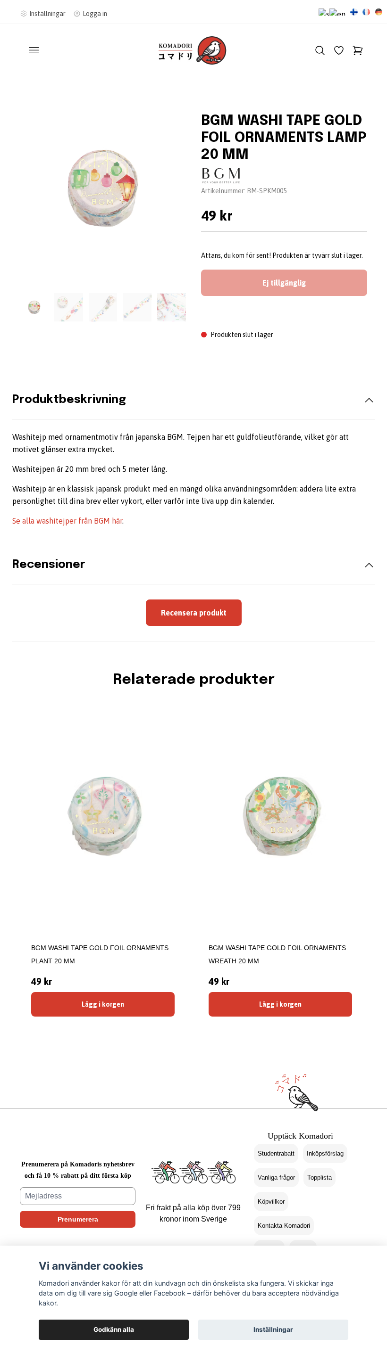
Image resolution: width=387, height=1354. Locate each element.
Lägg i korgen (103, 1004)
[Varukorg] (357, 50)
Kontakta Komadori (284, 1225)
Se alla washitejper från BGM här (67, 521)
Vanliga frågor (276, 1177)
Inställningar (273, 1329)
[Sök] (320, 50)
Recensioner (48, 565)
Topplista (319, 1177)
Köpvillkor (271, 1201)
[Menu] (34, 50)
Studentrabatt (276, 1153)
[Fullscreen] (103, 188)
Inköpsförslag (325, 1153)
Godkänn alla (113, 1329)
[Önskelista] (338, 50)
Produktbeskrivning (69, 400)
